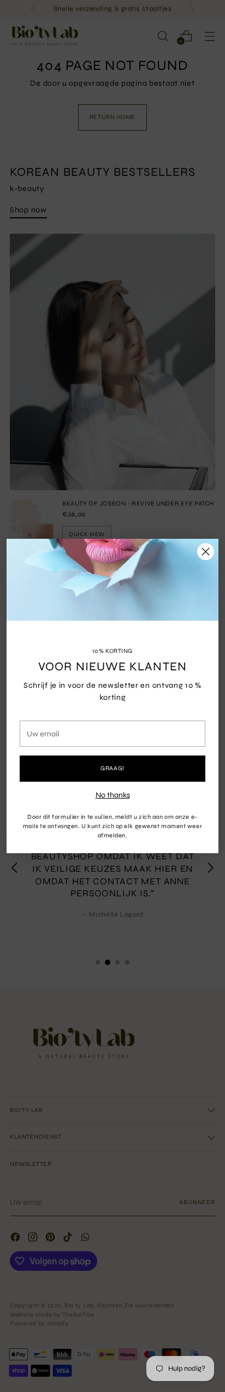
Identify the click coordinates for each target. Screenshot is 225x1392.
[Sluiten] (205, 551)
